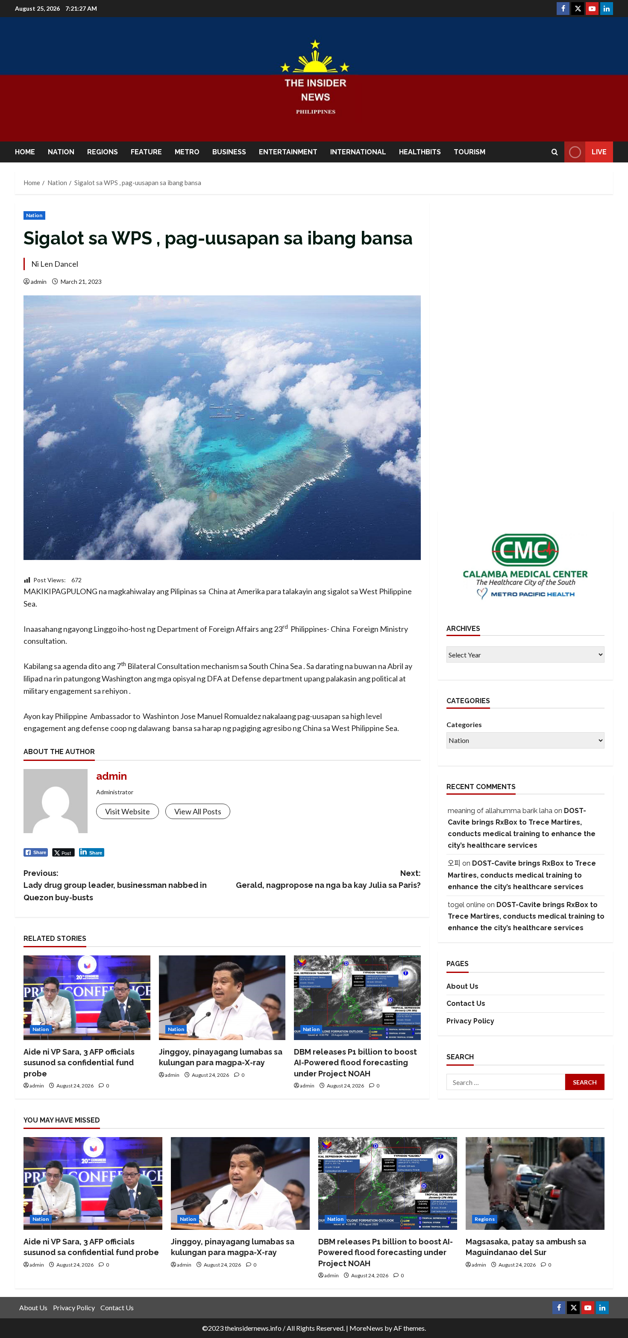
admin (39, 281)
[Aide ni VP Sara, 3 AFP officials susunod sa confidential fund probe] (86, 997)
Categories (464, 724)
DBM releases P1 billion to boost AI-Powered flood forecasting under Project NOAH (355, 1062)
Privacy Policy (470, 1021)
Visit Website (127, 811)
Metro (187, 152)
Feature (146, 152)
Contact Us (465, 1004)
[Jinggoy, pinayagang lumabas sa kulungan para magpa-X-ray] (222, 997)
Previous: (115, 885)
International (358, 152)
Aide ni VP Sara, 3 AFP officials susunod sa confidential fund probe (79, 1062)
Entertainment (288, 152)
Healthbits (420, 152)
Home (25, 152)
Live (599, 152)
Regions (102, 152)
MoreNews (366, 1328)
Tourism (469, 152)
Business (229, 152)
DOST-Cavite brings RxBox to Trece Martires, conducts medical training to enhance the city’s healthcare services (522, 874)
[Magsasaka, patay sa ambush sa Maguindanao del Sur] (535, 1183)
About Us (462, 986)
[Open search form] (555, 152)
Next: (328, 879)
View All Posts (197, 811)
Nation (61, 152)
